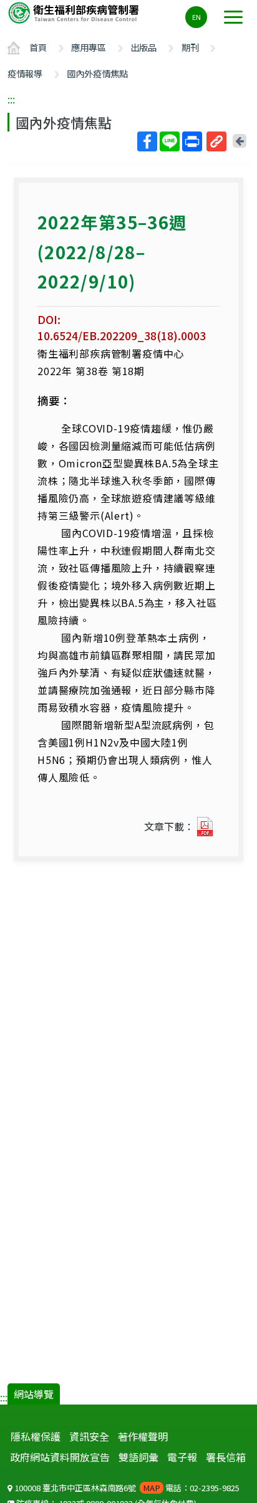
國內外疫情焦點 (97, 73)
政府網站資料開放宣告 (60, 1456)
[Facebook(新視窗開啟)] (147, 141)
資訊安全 (89, 1436)
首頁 (38, 47)
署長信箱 (226, 1456)
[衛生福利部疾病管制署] (74, 12)
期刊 (190, 47)
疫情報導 (24, 73)
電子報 (182, 1456)
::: (11, 99)
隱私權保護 (36, 1436)
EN (196, 17)
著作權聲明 (143, 1436)
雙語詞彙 (138, 1456)
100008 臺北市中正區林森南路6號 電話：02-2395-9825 (126, 1488)
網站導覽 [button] (34, 1393)
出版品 (143, 47)
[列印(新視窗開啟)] (192, 141)
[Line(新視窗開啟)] (169, 141)
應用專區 (88, 47)
